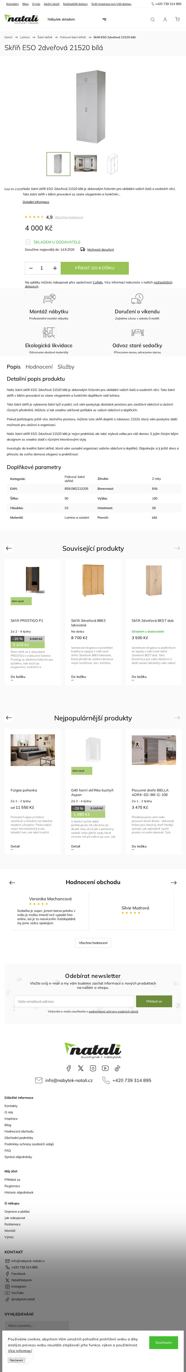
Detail (15, 677)
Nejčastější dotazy (75, 4)
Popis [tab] (14, 366)
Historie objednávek (19, 1192)
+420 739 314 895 (132, 1080)
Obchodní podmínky (19, 1138)
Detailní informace (36, 202)
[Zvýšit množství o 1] (55, 268)
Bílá (154, 489)
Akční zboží (51, 4)
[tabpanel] (33, 622)
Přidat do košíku (94, 268)
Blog (25, 4)
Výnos (9, 1237)
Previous (9, 548)
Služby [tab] (66, 366)
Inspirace (11, 1119)
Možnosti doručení (100, 249)
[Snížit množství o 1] (31, 268)
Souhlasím (163, 1342)
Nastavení (16, 1360)
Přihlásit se (154, 1001)
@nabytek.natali (117, 1068)
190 (154, 498)
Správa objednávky (18, 1157)
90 (66, 498)
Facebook (68, 1068)
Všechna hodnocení (69, 217)
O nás (36, 4)
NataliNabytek (80, 1068)
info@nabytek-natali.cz (69, 1080)
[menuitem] (61, 19)
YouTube (105, 1068)
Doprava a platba (17, 1211)
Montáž (10, 1231)
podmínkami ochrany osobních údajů (113, 1011)
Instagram (93, 1068)
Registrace (12, 1186)
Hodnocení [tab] (39, 366)
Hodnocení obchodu (19, 1131)
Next (178, 548)
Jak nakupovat (15, 1218)
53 (66, 508)
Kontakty (12, 4)
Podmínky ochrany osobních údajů (29, 1144)
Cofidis (98, 282)
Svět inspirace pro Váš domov (111, 4)
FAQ (8, 1150)
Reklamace (13, 1224)
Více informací (20, 1351)
